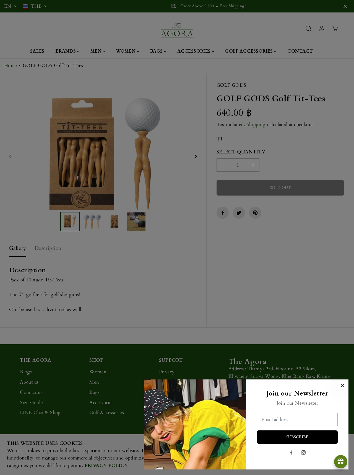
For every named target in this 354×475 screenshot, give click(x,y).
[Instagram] (303, 452)
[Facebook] (291, 452)
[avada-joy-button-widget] (340, 461)
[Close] (342, 385)
